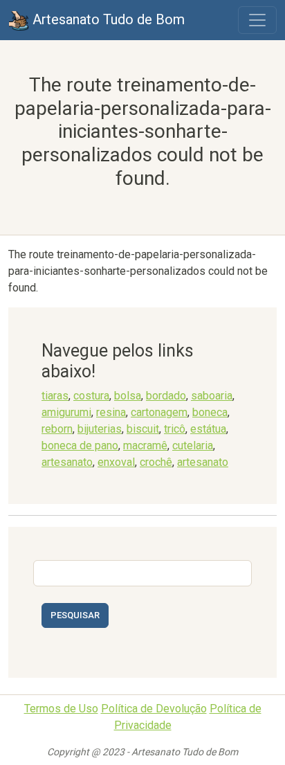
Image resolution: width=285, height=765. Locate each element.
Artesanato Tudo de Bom (107, 19)
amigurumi (66, 412)
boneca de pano (80, 445)
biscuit (143, 428)
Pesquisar (75, 615)
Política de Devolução (154, 708)
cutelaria (192, 445)
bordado (166, 395)
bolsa (127, 395)
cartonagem (159, 412)
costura (91, 395)
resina (111, 412)
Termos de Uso (61, 708)
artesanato (67, 462)
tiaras (55, 395)
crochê (156, 462)
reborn (57, 428)
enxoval (116, 462)
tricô (174, 428)
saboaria (211, 395)
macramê (145, 445)
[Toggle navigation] (257, 20)
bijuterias (99, 428)
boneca (210, 412)
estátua (208, 428)
